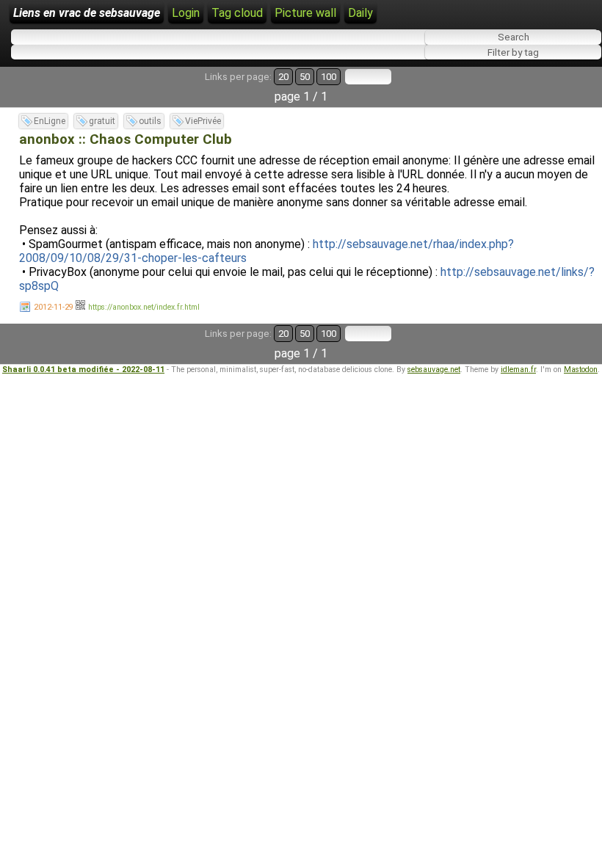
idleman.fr (518, 369)
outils (150, 121)
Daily (360, 13)
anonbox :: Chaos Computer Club (125, 139)
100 (328, 76)
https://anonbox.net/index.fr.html (144, 307)
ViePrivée (203, 121)
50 (305, 76)
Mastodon (581, 369)
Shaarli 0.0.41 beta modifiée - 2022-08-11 (83, 369)
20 (283, 76)
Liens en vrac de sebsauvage (86, 13)
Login (186, 13)
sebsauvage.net (433, 369)
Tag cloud (237, 13)
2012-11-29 (53, 307)
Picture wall (305, 13)
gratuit (102, 121)
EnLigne (49, 121)
